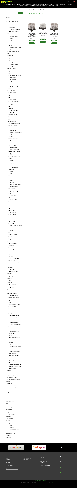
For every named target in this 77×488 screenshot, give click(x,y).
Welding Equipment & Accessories (15, 86)
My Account (25, 456)
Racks (10, 197)
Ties (10, 84)
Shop (7, 458)
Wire (10, 88)
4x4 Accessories (12, 27)
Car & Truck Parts (11, 90)
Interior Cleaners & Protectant (14, 310)
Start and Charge (69, 4)
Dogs (10, 423)
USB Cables (10, 278)
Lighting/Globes (12, 252)
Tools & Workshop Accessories (35, 5)
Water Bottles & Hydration (15, 43)
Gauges (10, 232)
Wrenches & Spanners (14, 331)
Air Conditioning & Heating (14, 101)
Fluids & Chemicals (12, 306)
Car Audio (11, 60)
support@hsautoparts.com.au (45, 459)
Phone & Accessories (12, 284)
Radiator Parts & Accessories (14, 373)
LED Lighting (11, 249)
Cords (10, 73)
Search (20, 12)
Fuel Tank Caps (13, 99)
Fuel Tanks (11, 171)
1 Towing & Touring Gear (10, 24)
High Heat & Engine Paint (13, 295)
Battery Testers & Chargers (14, 258)
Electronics (10, 236)
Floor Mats (12, 182)
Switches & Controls (14, 186)
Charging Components (13, 138)
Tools (11, 40)
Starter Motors (12, 276)
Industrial (11, 82)
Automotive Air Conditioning (38, 4)
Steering (10, 205)
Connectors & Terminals (13, 64)
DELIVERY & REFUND (42, 480)
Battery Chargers (12, 219)
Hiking (10, 49)
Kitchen (10, 335)
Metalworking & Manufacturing (15, 358)
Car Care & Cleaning (13, 125)
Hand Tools (11, 308)
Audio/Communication (27, 4)
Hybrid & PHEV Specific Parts (13, 390)
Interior (10, 178)
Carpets (11, 180)
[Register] (68, 2)
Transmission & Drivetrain (14, 271)
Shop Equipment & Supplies (14, 311)
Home (28, 9)
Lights (11, 38)
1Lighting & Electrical (9, 55)
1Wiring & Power (9, 289)
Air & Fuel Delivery (12, 97)
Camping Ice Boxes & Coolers (15, 47)
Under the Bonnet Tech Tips (12, 463)
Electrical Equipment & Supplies (15, 75)
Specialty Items (11, 392)
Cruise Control (12, 142)
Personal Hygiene (11, 412)
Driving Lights (11, 245)
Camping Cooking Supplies (14, 45)
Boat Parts (10, 383)
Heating (10, 173)
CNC (10, 344)
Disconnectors (13, 79)
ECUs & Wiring (11, 143)
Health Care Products (12, 410)
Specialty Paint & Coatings (14, 297)
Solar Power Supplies (14, 317)
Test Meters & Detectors (15, 357)
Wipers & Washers (14, 167)
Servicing (62, 4)
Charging (11, 136)
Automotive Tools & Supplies (13, 299)
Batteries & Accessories (13, 217)
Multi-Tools (13, 42)
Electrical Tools (12, 349)
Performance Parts (12, 195)
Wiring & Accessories (13, 234)
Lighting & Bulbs (12, 188)
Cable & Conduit (12, 69)
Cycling (7, 403)
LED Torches (11, 250)
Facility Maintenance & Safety (14, 81)
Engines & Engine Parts (13, 153)
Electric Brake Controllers (14, 223)
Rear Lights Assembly (14, 191)
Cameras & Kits (13, 130)
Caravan (10, 134)
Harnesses (12, 427)
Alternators (11, 108)
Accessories (18, 4)
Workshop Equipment (14, 339)
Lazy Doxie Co (8, 416)
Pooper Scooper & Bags (14, 429)
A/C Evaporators (13, 104)
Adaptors (11, 95)
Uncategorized (44, 5)
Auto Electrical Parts (13, 216)
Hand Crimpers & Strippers (15, 351)
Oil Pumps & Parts (12, 269)
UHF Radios (11, 66)
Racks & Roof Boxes (13, 199)
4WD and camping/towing (8, 4)
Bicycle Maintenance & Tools (13, 405)
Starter (10, 201)
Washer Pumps (51, 5)
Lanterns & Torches (14, 36)
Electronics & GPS (12, 145)
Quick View (32, 43)
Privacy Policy (25, 459)
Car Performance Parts (13, 127)
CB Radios (11, 62)
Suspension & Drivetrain (23, 5)
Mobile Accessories (13, 286)
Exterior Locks (14, 163)
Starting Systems (12, 203)
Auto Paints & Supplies (12, 293)
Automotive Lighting (13, 243)
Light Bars (12, 93)
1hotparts (7, 53)
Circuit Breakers (13, 77)
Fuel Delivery (11, 169)
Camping (11, 34)
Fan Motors (11, 264)
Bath (10, 320)
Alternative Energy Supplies (14, 315)
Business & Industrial (12, 68)
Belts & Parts (11, 112)
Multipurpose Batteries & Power (15, 238)
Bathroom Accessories (14, 322)
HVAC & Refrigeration (13, 353)
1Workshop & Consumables (11, 291)
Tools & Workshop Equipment (14, 337)
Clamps (10, 71)
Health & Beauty (9, 409)
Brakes (10, 371)
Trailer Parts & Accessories (14, 31)
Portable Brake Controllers (15, 228)
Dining (10, 328)
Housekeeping (11, 333)
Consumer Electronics (10, 401)
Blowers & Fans (12, 260)
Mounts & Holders (13, 287)
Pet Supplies (8, 420)
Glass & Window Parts (15, 165)
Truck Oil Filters (12, 210)
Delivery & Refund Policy (27, 458)
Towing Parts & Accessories (13, 51)
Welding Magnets (12, 368)
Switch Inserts (13, 230)
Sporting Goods (11, 33)
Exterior (10, 158)
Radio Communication (14, 149)
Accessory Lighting (12, 92)
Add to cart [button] (32, 40)
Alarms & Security (13, 147)
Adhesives (11, 342)
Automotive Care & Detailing (14, 304)
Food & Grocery (9, 407)
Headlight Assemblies (14, 189)
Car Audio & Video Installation (14, 123)
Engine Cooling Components (14, 151)
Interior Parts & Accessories (15, 184)
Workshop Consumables (13, 375)
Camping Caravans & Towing (14, 29)
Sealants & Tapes (12, 360)
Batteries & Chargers (14, 239)
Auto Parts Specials (9, 397)
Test (10, 362)
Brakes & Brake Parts (13, 114)
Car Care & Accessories (12, 385)
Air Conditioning (9, 394)
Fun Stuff (10, 389)
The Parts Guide (10, 465)
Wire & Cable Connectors (15, 348)
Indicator (11, 177)
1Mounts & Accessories (10, 280)
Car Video (11, 128)
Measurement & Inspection (14, 355)
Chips (10, 140)
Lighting (56, 4)
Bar (9, 319)
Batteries (11, 256)
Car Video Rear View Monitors (16, 132)
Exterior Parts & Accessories (15, 162)
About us (8, 459)
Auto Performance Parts (13, 110)
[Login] (66, 2)
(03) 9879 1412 (45, 461)
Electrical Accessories (49, 4)
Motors (9, 254)
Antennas (11, 58)
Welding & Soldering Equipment (15, 364)
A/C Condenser (13, 102)
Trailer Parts (11, 208)
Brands (56, 5)
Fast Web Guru (53, 482)
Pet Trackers (10, 431)
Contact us (8, 461)
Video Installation (12, 212)
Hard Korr (11, 247)
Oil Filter (11, 154)
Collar (11, 425)
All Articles (8, 462)
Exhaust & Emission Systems (14, 156)
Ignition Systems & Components (15, 175)
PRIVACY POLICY (35, 480)
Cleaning (10, 326)
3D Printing (10, 282)
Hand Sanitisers (12, 414)
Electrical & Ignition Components (15, 262)
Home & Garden (11, 313)
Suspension (11, 206)
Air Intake (11, 106)
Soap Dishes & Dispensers (16, 324)
